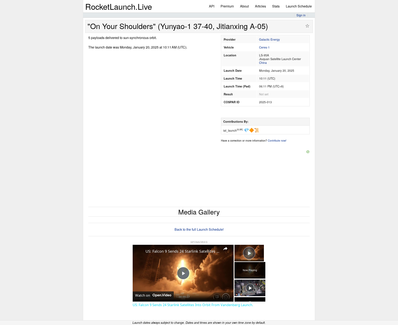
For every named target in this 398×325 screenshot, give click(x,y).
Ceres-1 (264, 47)
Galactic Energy (269, 39)
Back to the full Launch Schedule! (199, 229)
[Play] (250, 288)
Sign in (301, 15)
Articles (260, 6)
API (211, 6)
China (263, 63)
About (244, 6)
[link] (139, 251)
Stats (276, 6)
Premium (227, 6)
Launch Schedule (299, 6)
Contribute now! (277, 140)
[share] (225, 248)
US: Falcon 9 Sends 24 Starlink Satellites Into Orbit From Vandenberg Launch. (183, 251)
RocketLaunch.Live (118, 6)
